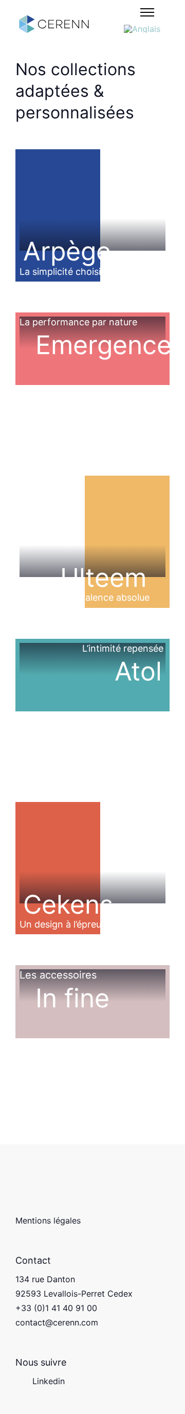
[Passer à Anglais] (142, 28)
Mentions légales (48, 1220)
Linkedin (48, 1381)
